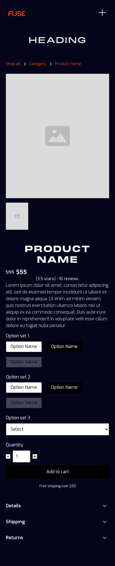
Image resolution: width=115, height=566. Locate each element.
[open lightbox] (57, 136)
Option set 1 (17, 336)
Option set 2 (18, 377)
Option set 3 (18, 418)
